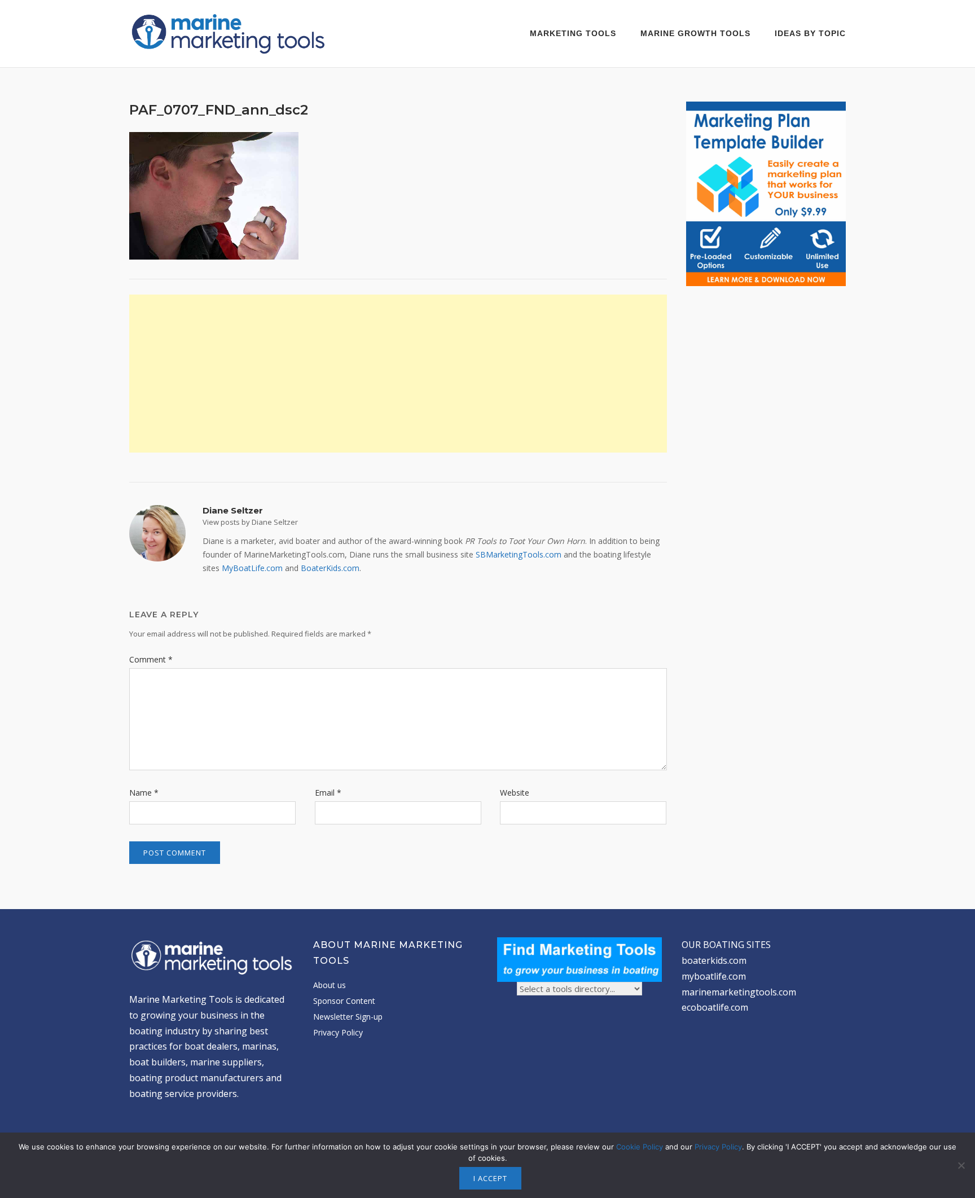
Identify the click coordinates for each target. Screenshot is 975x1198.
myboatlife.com (714, 976)
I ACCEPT (490, 1178)
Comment (151, 659)
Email (328, 792)
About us (329, 985)
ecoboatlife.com (715, 1007)
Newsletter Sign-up (348, 1016)
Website (514, 792)
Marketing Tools (573, 33)
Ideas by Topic (810, 33)
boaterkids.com (714, 960)
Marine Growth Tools (695, 33)
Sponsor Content (344, 1000)
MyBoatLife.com (252, 568)
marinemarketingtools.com (739, 992)
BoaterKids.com (330, 568)
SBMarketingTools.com (518, 554)
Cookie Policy (639, 1146)
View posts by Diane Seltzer (250, 522)
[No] (961, 1165)
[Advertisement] (398, 374)
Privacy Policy (338, 1032)
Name (144, 792)
